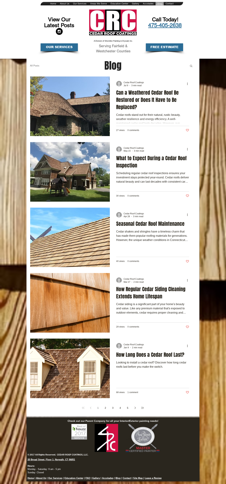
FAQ (87, 478)
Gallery (96, 478)
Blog (118, 478)
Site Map (138, 478)
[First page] (83, 408)
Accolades (107, 478)
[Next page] (135, 408)
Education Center (73, 478)
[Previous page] (90, 408)
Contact (127, 478)
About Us (41, 478)
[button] (191, 66)
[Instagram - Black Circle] (59, 31)
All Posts (34, 65)
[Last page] (142, 408)
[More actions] (188, 84)
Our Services (55, 478)
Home (31, 478)
